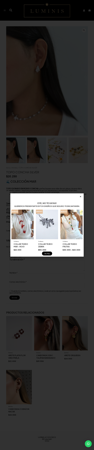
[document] (47, 225)
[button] (88, 443)
